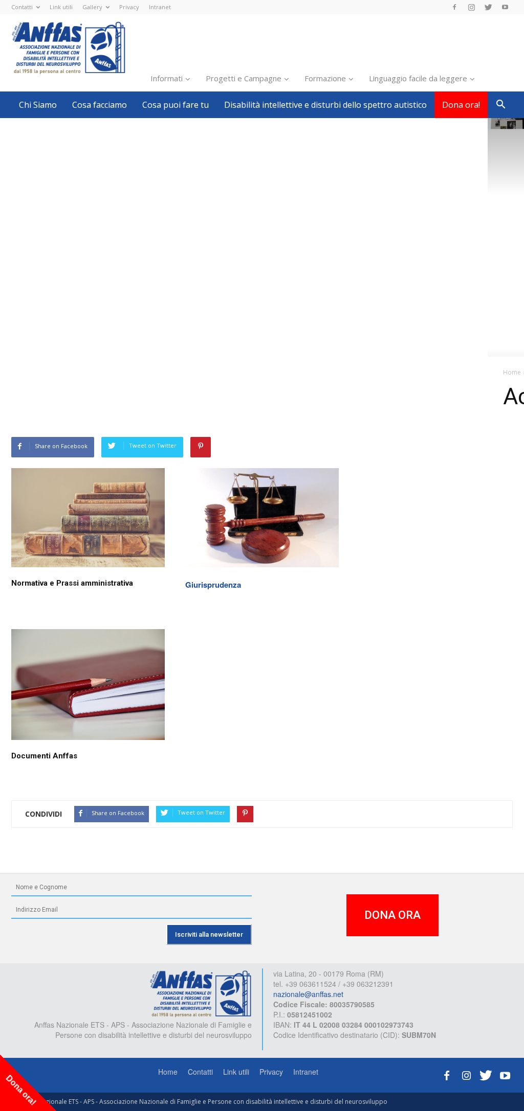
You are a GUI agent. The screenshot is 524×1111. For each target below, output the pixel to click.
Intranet (160, 7)
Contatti (22, 7)
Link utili (61, 7)
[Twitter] (488, 7)
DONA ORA (392, 915)
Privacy (129, 7)
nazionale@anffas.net (308, 994)
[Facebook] (454, 7)
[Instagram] (471, 7)
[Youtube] (505, 7)
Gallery (92, 7)
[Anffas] (200, 993)
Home (168, 1071)
